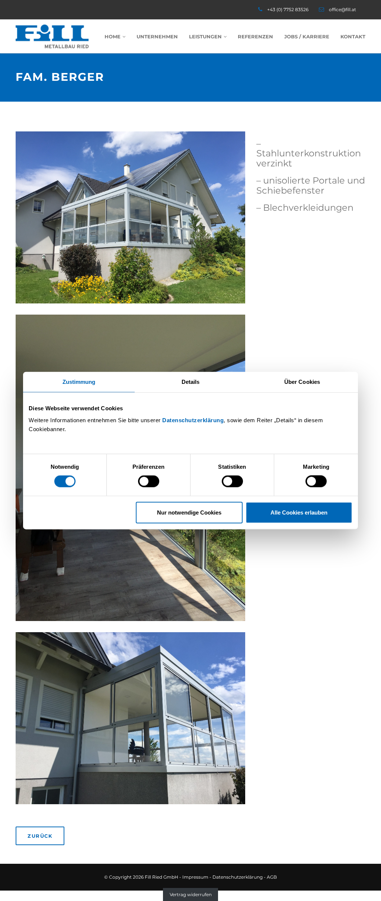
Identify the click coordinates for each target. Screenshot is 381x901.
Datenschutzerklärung (193, 420)
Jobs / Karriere (306, 36)
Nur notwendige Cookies (189, 512)
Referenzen (255, 36)
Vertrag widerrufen (191, 894)
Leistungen (205, 36)
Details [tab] (191, 382)
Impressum (195, 877)
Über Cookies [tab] (302, 382)
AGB (272, 877)
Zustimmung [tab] (79, 382)
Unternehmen (157, 36)
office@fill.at (342, 9)
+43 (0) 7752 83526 (287, 9)
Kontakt (352, 36)
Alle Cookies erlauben (298, 512)
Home (113, 36)
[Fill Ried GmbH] (52, 36)
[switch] (148, 481)
